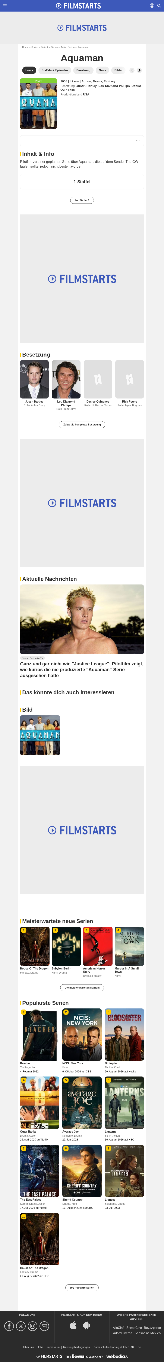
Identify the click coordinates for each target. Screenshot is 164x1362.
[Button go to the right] (139, 70)
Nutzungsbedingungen (76, 1347)
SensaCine (134, 1327)
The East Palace (30, 1199)
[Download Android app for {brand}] (88, 1325)
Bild (27, 709)
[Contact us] (45, 1326)
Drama (97, 81)
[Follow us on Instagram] (33, 1326)
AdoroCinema (122, 1333)
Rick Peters (129, 401)
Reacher (25, 1063)
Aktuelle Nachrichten (49, 579)
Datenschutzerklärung (106, 1347)
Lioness (110, 1199)
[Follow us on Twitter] (21, 1326)
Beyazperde (152, 1327)
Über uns (28, 1347)
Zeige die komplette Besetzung (82, 424)
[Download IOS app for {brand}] (75, 1325)
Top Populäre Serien (82, 1287)
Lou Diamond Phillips (114, 86)
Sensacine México (148, 1333)
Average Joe (70, 1131)
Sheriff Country (72, 1199)
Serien (34, 47)
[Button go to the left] (132, 70)
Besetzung (36, 354)
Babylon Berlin (61, 968)
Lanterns (110, 1131)
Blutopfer (111, 1063)
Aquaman (82, 58)
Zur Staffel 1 (82, 200)
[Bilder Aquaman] (40, 735)
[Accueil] (78, 6)
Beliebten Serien (49, 47)
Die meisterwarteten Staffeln (82, 987)
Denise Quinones (97, 401)
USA (86, 94)
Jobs (40, 1347)
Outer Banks (28, 1131)
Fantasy (110, 81)
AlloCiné (118, 1327)
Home (25, 47)
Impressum (53, 1347)
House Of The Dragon (34, 968)
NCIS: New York (72, 1063)
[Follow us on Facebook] (9, 1326)
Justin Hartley (86, 86)
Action (86, 81)
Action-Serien (68, 47)
